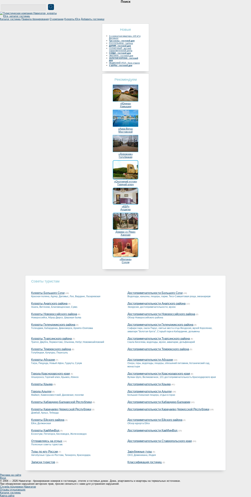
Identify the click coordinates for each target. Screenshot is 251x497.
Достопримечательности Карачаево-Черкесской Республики (168, 409)
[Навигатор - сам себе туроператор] (29, 16)
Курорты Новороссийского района (54, 314)
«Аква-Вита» (125, 128)
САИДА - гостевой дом (120, 53)
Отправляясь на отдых (46, 441)
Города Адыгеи (41, 391)
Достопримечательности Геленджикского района (160, 324)
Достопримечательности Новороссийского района (161, 314)
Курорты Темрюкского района (51, 349)
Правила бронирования (35, 19)
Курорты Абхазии (43, 359)
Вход (3, 477)
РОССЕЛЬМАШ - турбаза (121, 43)
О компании (57, 19)
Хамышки (125, 106)
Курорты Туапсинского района (51, 338)
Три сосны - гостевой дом (122, 41)
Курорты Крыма (42, 384)
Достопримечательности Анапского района (156, 303)
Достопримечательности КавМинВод (152, 430)
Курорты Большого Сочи (48, 292)
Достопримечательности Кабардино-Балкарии (158, 402)
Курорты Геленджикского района (53, 324)
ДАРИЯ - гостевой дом (120, 46)
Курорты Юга (72, 19)
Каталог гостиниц (10, 19)
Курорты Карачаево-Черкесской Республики (61, 409)
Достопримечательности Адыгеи (149, 391)
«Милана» (126, 259)
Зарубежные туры (139, 451)
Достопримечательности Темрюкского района (158, 349)
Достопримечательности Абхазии (150, 359)
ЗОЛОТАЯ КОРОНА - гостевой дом (123, 59)
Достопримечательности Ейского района (154, 419)
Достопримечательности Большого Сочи (155, 292)
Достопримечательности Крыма (149, 384)
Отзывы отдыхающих (12, 489)
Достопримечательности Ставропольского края (159, 441)
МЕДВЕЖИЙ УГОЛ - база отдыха (124, 63)
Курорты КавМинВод (45, 430)
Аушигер (125, 209)
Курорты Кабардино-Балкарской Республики (61, 402)
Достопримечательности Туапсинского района (158, 338)
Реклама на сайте (10, 474)
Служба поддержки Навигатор (18, 486)
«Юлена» (125, 103)
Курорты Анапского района (49, 303)
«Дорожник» (125, 154)
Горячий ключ (125, 184)
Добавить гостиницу (93, 19)
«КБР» (125, 206)
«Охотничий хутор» (125, 181)
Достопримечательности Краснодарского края (158, 373)
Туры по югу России (44, 451)
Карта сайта (7, 495)
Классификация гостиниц (144, 462)
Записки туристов (43, 462)
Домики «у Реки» (125, 231)
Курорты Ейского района (47, 419)
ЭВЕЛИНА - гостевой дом (121, 55)
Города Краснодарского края (50, 373)
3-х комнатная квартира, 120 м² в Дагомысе (124, 37)
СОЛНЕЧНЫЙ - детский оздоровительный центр (120, 49)
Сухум (125, 262)
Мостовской (125, 131)
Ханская (125, 234)
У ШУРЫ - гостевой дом (120, 65)
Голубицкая (125, 157)
